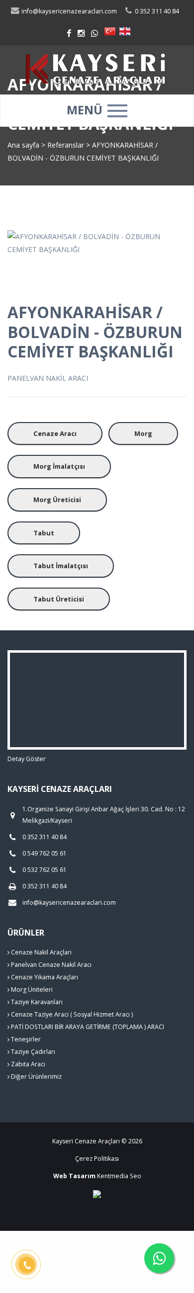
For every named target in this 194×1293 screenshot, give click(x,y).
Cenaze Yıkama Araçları (43, 977)
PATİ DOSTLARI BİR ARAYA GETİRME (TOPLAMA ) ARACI (86, 1027)
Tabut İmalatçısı (60, 565)
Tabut (43, 532)
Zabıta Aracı (27, 1064)
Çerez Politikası (97, 1158)
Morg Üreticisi (57, 499)
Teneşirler (25, 1039)
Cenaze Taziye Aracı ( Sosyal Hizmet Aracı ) (71, 1014)
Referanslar (65, 145)
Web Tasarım (74, 1176)
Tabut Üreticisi (58, 599)
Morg (143, 433)
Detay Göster (26, 759)
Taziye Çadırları (32, 1051)
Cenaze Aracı (55, 433)
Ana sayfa (23, 145)
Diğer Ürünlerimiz (35, 1076)
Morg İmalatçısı (59, 466)
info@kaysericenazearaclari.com (68, 11)
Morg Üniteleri (31, 989)
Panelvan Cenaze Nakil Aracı (50, 964)
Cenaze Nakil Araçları (40, 952)
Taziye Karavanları (36, 1002)
